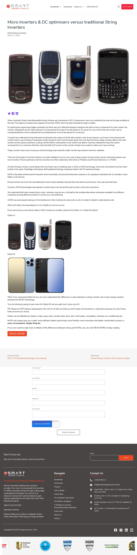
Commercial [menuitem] (58, 483)
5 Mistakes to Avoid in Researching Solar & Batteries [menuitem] (65, 506)
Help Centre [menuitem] (58, 511)
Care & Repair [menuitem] (59, 490)
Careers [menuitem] (57, 518)
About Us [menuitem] (57, 515)
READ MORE (17, 333)
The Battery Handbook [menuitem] (62, 501)
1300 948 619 (100, 480)
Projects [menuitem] (57, 487)
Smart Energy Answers (16, 33)
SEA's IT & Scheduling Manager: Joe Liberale (27, 358)
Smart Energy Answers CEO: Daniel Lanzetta (110, 358)
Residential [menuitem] (58, 479)
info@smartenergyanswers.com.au (107, 484)
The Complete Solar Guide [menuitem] (64, 498)
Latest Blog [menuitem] (58, 494)
